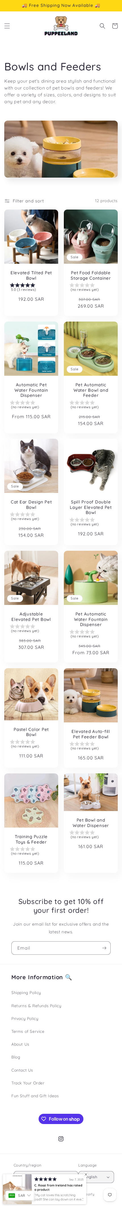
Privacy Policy (24, 1018)
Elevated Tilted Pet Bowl (31, 275)
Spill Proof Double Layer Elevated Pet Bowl (91, 507)
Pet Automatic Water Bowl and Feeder (90, 390)
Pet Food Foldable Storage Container (91, 275)
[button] (7, 26)
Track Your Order (28, 1083)
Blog (15, 1057)
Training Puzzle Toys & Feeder (31, 839)
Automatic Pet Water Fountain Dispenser (31, 390)
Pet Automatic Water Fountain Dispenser (91, 619)
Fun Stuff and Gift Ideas (35, 1095)
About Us (20, 1044)
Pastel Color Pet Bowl (31, 732)
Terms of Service (28, 1031)
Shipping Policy (26, 992)
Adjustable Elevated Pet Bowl (31, 616)
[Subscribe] (104, 948)
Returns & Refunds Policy (36, 1005)
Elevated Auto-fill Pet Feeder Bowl (90, 734)
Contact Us (22, 1070)
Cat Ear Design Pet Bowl (31, 504)
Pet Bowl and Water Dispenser (91, 823)
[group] (31, 288)
